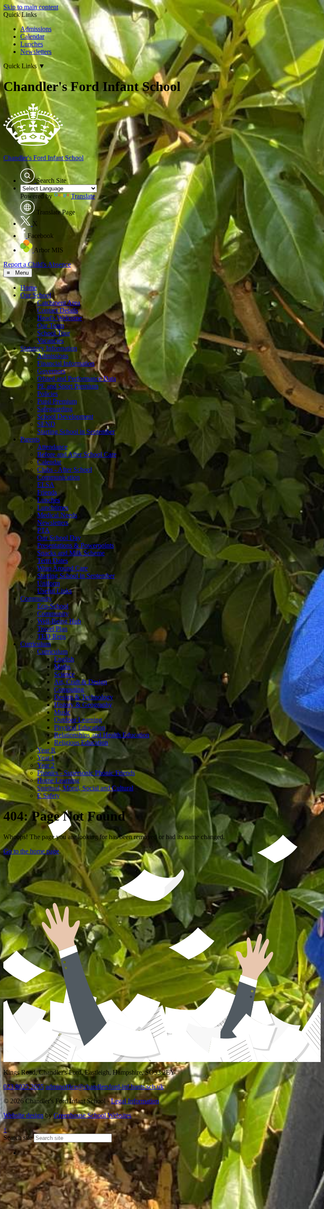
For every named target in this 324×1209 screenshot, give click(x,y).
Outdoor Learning (78, 719)
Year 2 (45, 765)
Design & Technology (83, 697)
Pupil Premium (57, 401)
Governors (51, 370)
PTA (43, 530)
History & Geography (83, 704)
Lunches (31, 44)
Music (62, 712)
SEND (46, 424)
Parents (30, 439)
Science (64, 674)
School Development (65, 416)
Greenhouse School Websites (92, 1115)
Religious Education (81, 742)
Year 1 (45, 757)
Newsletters (35, 51)
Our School (35, 295)
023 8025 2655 (23, 1086)
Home (28, 287)
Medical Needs (57, 515)
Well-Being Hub (59, 621)
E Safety (48, 795)
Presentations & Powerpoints (75, 545)
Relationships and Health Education (101, 734)
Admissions (35, 28)
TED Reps (51, 636)
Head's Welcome (59, 317)
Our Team (50, 325)
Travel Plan (52, 628)
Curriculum (35, 643)
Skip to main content (30, 7)
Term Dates (52, 560)
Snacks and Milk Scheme (71, 552)
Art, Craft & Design (80, 681)
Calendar (32, 36)
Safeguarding (55, 408)
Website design (23, 1115)
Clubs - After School (64, 469)
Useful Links (54, 590)
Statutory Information (48, 348)
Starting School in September (76, 431)
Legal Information (135, 1101)
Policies (47, 393)
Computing (69, 689)
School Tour (53, 333)
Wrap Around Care (62, 568)
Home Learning (58, 780)
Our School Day (59, 537)
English (64, 659)
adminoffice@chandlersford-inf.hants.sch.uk (105, 1086)
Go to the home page (31, 851)
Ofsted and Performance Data (76, 378)
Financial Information (65, 363)
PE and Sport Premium (67, 386)
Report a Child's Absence (37, 264)
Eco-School (52, 606)
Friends (47, 492)
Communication (58, 477)
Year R (46, 750)
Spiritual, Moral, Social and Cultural (85, 788)
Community (36, 598)
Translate (83, 196)
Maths (62, 666)
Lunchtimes (52, 507)
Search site (17, 1137)
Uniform (48, 583)
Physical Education (79, 727)
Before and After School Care (76, 454)
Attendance (52, 446)
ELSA (45, 484)
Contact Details (57, 310)
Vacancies (50, 340)
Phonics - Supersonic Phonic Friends (86, 772)
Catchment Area (58, 302)
